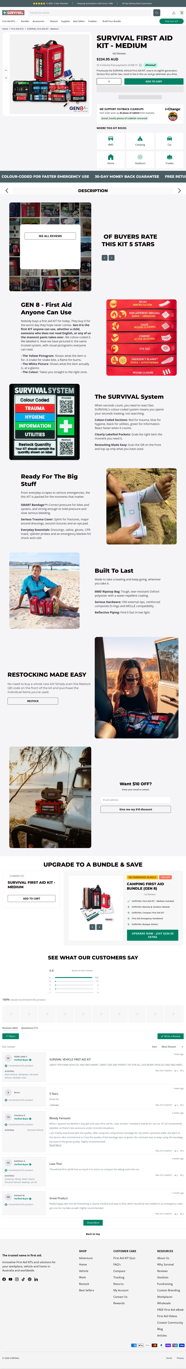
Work (82, 1277)
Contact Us (120, 1297)
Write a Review (173, 1037)
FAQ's (117, 1264)
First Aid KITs (17, 29)
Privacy (180, 1358)
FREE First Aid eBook (170, 1310)
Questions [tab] (29, 1028)
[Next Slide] (181, 1014)
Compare (119, 1271)
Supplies (65, 21)
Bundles (25, 21)
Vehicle (83, 1271)
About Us (163, 1258)
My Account (120, 1290)
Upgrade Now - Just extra (153, 935)
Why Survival (165, 1264)
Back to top (93, 1234)
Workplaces (164, 1297)
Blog (160, 1329)
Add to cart (31, 898)
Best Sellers (79, 21)
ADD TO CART (154, 81)
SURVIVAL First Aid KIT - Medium (43, 29)
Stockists (162, 1277)
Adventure (86, 1258)
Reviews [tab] (10, 1028)
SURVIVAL (14, 1358)
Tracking (118, 1277)
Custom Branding (168, 1290)
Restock (54, 21)
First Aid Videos (167, 1316)
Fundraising (165, 1284)
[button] (140, 89)
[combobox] (89, 12)
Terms (169, 1358)
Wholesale (164, 1303)
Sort (155, 1046)
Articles (162, 1335)
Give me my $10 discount (135, 809)
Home (5, 29)
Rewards (119, 1303)
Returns (118, 1284)
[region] (93, 1014)
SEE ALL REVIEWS (50, 236)
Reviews (162, 1271)
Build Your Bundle (112, 21)
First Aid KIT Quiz (124, 1258)
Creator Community (170, 1322)
